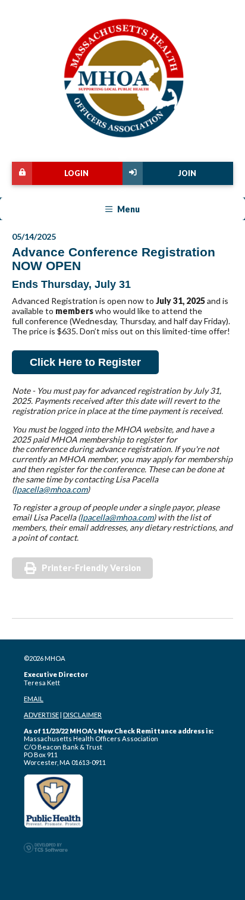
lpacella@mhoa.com (50, 489)
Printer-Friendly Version (91, 568)
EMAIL (33, 699)
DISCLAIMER (82, 715)
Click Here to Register (85, 362)
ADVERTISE (41, 715)
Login (76, 173)
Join (187, 173)
